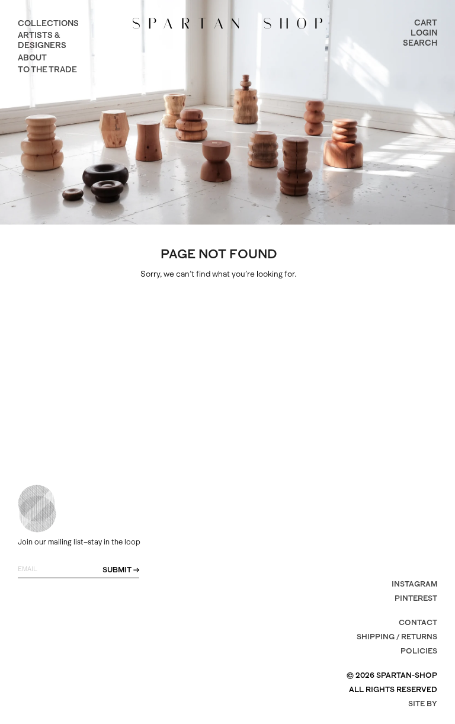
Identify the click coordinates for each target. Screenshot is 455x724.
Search (420, 42)
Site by (422, 703)
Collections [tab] (48, 23)
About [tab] (32, 57)
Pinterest (416, 598)
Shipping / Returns (397, 636)
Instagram (414, 583)
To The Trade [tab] (47, 69)
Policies (418, 650)
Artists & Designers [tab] (42, 40)
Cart (425, 22)
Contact (418, 622)
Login (424, 32)
